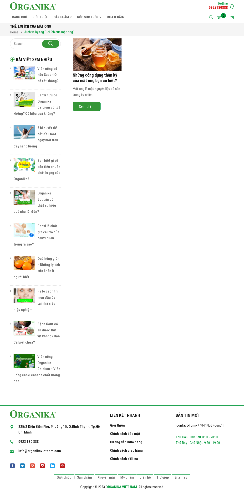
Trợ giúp (162, 477)
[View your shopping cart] (220, 17)
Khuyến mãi (106, 477)
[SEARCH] (50, 44)
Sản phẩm (84, 477)
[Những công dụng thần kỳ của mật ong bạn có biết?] (97, 54)
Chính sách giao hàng (126, 450)
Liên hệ (145, 477)
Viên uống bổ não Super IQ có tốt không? (47, 75)
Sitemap (180, 477)
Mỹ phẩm (127, 477)
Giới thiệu (117, 425)
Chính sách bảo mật (125, 434)
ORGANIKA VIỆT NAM (121, 487)
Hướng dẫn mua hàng (126, 442)
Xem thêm (86, 106)
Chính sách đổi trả (124, 459)
